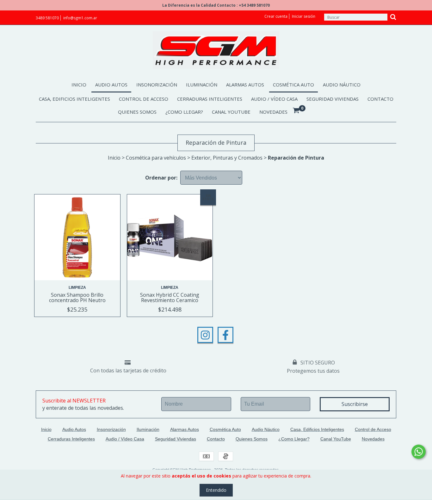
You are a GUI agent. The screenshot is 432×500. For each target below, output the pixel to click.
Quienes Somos (137, 112)
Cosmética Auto (293, 84)
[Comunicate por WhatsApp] (418, 452)
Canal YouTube (231, 112)
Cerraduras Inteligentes (209, 99)
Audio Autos (111, 84)
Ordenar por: (161, 177)
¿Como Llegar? (184, 112)
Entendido (216, 490)
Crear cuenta (275, 16)
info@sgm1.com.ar (80, 18)
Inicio (78, 84)
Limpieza (77, 287)
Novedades (273, 112)
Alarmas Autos (245, 84)
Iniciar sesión (303, 16)
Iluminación (201, 84)
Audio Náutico (342, 84)
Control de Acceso (143, 99)
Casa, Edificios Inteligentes (74, 99)
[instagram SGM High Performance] (205, 335)
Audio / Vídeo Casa (274, 99)
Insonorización (156, 84)
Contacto (380, 99)
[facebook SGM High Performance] (225, 335)
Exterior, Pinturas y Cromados (226, 157)
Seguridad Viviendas (332, 99)
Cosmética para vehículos (156, 157)
